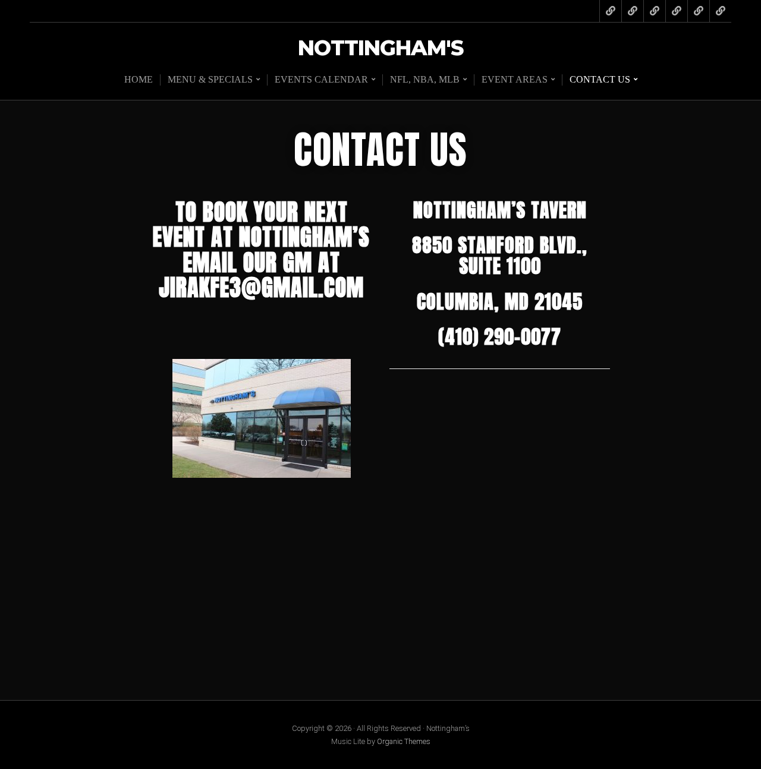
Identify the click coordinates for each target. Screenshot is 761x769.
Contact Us (600, 79)
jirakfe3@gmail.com (261, 287)
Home (138, 79)
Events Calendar (321, 79)
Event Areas (515, 79)
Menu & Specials (210, 79)
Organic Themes (403, 741)
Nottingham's (380, 48)
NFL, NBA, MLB (425, 79)
